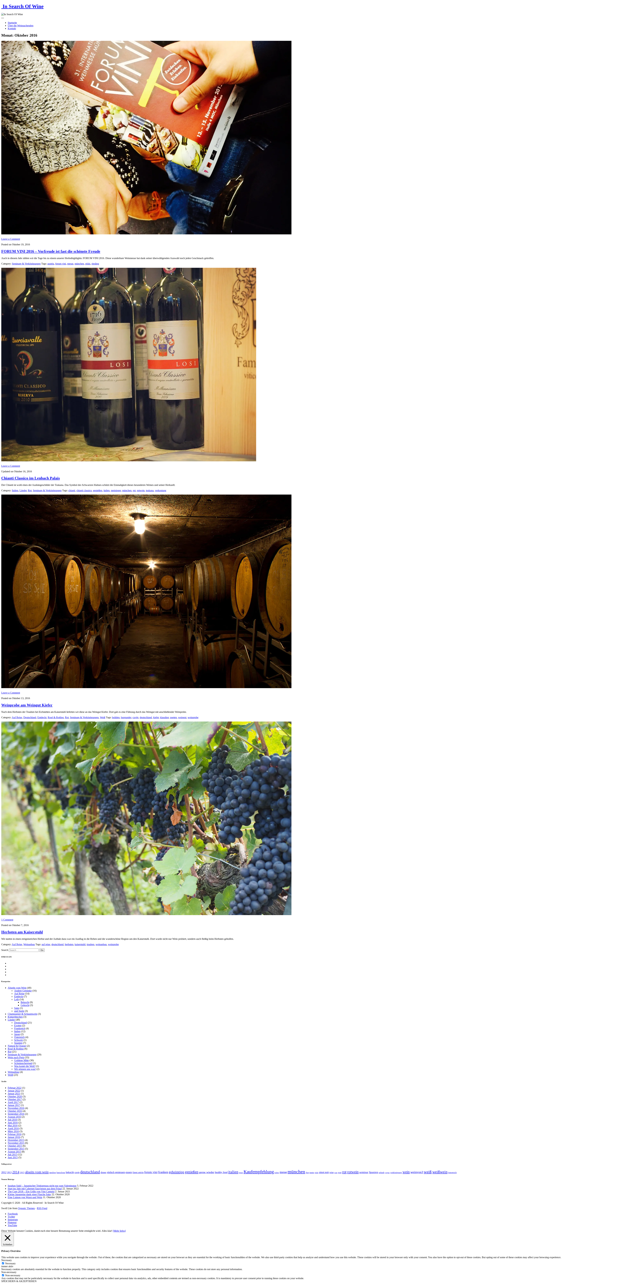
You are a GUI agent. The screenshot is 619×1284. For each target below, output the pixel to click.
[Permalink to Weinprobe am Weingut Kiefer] (146, 687)
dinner (103, 1172)
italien (106, 490)
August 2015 (14, 1151)
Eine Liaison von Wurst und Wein (25, 1197)
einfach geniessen (116, 1172)
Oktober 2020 (15, 1096)
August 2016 (14, 1116)
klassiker (164, 717)
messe (70, 263)
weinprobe (193, 717)
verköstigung (396, 1172)
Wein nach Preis (16, 1057)
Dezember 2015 (16, 1140)
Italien (15, 490)
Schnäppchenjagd (23, 1063)
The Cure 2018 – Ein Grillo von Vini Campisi (31, 1191)
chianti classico (84, 490)
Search (4, 950)
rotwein (141, 490)
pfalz (87, 263)
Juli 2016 (12, 1119)
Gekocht (25, 1005)
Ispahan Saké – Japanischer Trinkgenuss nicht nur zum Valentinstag (42, 1185)
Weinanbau (29, 944)
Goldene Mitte (21, 1060)
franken (163, 1172)
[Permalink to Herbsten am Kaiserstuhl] (146, 914)
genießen (97, 490)
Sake (16, 1008)
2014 (15, 1172)
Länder (23, 490)
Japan (17, 1034)
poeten (173, 717)
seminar (363, 1172)
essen (129, 1172)
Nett (307, 1173)
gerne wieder (206, 1172)
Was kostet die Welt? (24, 1066)
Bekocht (25, 1002)
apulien (52, 1172)
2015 (22, 1172)
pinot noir (324, 1172)
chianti (71, 490)
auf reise (46, 944)
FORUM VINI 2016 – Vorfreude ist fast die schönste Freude (50, 251)
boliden (116, 717)
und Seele (19, 1011)
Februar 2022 (14, 1087)
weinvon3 (416, 1172)
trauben (90, 944)
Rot (30, 490)
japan (241, 1173)
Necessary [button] (6, 1260)
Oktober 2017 (15, 1099)
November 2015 (16, 1143)
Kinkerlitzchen (15, 1016)
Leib (16, 999)
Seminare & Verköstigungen (26, 263)
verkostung (160, 490)
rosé (340, 1172)
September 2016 (16, 1114)
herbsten (69, 944)
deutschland (146, 717)
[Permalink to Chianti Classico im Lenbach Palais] (128, 460)
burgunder (126, 717)
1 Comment (7, 919)
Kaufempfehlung (259, 1171)
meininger (116, 490)
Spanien (18, 1043)
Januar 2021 (14, 1093)
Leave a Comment (10, 239)
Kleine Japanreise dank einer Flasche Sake (29, 1194)
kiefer (156, 717)
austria (50, 263)
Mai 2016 (13, 1125)
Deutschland (29, 717)
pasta (312, 1172)
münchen (79, 263)
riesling (95, 263)
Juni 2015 (13, 1157)
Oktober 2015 (15, 1145)
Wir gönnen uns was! (25, 1069)
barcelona (61, 1172)
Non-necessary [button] (8, 1272)
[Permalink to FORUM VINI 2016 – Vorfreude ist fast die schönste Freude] (146, 233)
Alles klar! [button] (107, 1230)
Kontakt (12, 28)
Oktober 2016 (15, 1111)
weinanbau (101, 944)
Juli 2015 (12, 1154)
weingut (182, 717)
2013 (9, 1172)
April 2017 (13, 1102)
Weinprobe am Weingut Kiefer (27, 705)
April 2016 (13, 1128)
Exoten (17, 1025)
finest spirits (138, 1172)
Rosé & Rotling (56, 717)
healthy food (221, 1172)
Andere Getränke (23, 990)
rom (335, 1173)
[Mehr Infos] (119, 1230)
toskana (150, 490)
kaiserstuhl (80, 944)
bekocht (70, 1172)
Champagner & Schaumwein (22, 1014)
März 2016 (13, 1131)
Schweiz (18, 1040)
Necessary (10, 1263)
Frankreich (19, 1028)
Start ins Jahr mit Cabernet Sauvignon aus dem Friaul (35, 1188)
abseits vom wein (37, 1172)
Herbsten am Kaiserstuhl (22, 932)
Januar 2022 (14, 1090)
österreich (452, 1172)
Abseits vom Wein (17, 987)
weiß (428, 1172)
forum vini (60, 263)
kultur (277, 1173)
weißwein (439, 1172)
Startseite (12, 22)
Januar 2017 (14, 1105)
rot (134, 490)
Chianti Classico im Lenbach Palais (30, 478)
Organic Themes (26, 1208)
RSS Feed (42, 1208)
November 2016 (16, 1108)
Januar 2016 (14, 1137)
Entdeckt (41, 717)
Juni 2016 (13, 1122)
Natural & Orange (17, 1045)
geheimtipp (176, 1172)
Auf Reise (17, 717)
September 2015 (16, 1148)
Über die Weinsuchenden (20, 25)
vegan (387, 1173)
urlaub (381, 1172)
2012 (3, 1172)
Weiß (102, 717)
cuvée (135, 717)
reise (331, 1172)
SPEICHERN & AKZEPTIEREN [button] (19, 1281)
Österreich (19, 1037)
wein (406, 1172)
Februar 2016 (14, 1134)
